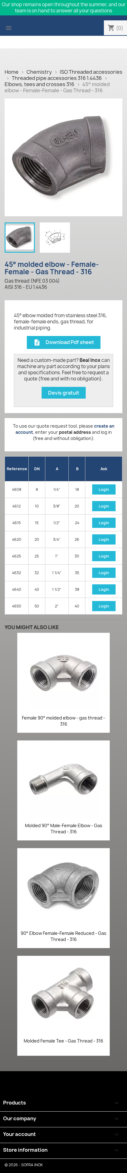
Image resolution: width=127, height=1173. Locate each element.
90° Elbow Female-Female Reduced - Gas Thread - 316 (63, 936)
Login (104, 489)
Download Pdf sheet (63, 342)
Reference (17, 468)
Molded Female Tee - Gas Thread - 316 (63, 1041)
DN (37, 468)
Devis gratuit (63, 392)
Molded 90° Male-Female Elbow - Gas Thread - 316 (63, 829)
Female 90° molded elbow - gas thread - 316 (63, 721)
